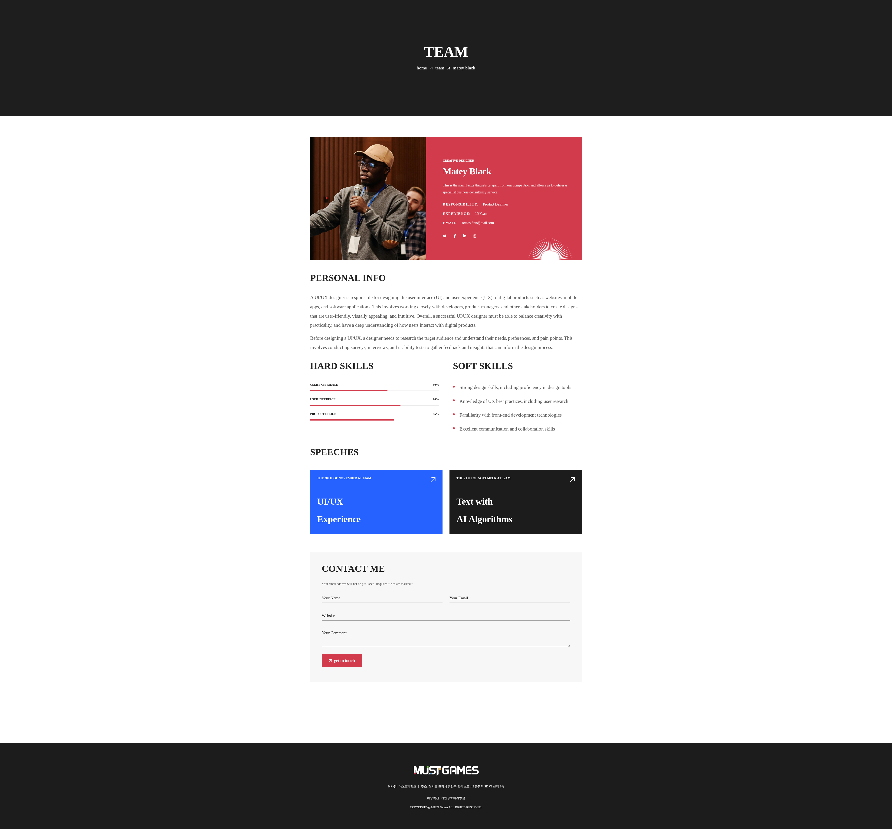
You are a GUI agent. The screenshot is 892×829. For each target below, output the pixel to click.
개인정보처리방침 (453, 798)
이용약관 (434, 798)
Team (439, 67)
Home (422, 67)
